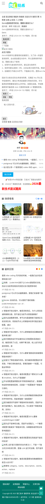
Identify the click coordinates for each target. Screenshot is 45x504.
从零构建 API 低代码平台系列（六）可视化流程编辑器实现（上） (33, 239)
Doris (4, 32)
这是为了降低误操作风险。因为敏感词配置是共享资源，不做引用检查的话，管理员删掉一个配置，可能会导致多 (22, 363)
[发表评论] (41, 489)
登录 (9, 122)
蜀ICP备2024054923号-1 (11, 497)
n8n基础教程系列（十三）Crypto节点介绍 (11, 259)
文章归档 (36, 484)
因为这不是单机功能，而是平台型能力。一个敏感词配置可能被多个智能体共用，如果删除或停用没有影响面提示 (22, 427)
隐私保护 (6, 484)
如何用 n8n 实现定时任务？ (33, 218)
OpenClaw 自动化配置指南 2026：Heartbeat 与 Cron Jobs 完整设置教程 (11, 239)
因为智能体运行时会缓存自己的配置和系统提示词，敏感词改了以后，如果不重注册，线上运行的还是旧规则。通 (22, 342)
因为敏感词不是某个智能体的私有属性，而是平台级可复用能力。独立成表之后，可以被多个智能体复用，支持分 (22, 406)
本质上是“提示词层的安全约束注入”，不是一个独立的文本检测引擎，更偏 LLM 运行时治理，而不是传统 (22, 448)
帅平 (10, 26)
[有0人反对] (10, 93)
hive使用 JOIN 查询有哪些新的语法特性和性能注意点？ (33, 259)
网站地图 (21, 487)
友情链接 (16, 484)
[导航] (3, 3)
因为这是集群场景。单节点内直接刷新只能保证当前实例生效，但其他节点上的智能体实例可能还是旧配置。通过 (22, 321)
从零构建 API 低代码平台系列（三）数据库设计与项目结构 (12, 218)
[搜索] (41, 3)
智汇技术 (20, 493)
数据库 (24, 26)
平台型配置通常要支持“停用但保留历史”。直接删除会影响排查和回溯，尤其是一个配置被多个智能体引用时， (22, 384)
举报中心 (26, 484)
